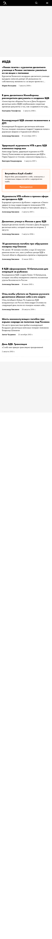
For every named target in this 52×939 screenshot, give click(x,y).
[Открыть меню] (47, 3)
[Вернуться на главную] (5, 3)
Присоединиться (26, 187)
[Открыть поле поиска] (36, 3)
